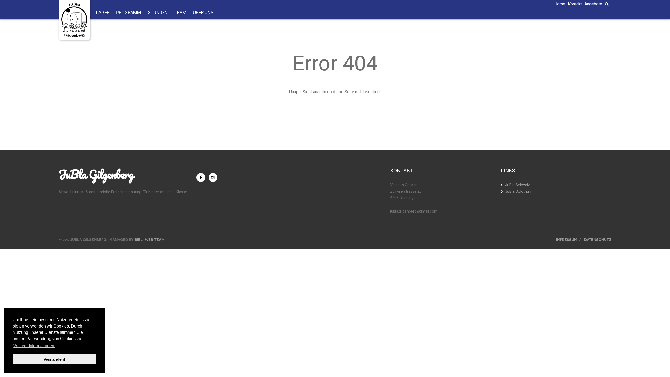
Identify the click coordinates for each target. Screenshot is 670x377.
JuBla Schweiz (517, 185)
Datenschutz (597, 239)
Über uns (203, 12)
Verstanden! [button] (54, 359)
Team (180, 12)
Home (559, 4)
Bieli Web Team (149, 239)
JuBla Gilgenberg (96, 174)
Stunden (158, 12)
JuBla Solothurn (518, 191)
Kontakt (575, 4)
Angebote (593, 4)
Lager (102, 12)
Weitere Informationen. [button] (34, 345)
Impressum (566, 239)
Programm (128, 12)
